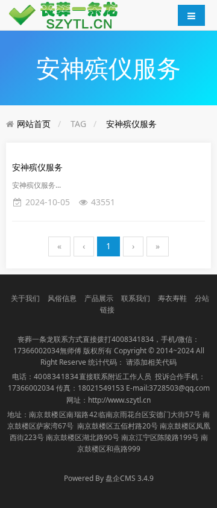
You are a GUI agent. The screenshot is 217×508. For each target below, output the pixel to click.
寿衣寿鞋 (172, 298)
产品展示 (98, 298)
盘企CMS (108, 478)
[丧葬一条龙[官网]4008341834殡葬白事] (66, 14)
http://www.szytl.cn (119, 400)
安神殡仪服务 (131, 123)
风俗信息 (62, 298)
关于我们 (25, 298)
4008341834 (133, 339)
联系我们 (135, 298)
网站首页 (34, 123)
